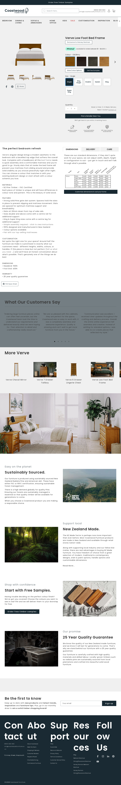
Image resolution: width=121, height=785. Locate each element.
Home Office (53, 22)
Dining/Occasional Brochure (82, 761)
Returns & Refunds (56, 750)
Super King (69, 91)
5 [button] (69, 341)
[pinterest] (113, 756)
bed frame (46, 160)
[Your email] (81, 703)
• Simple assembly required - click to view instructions (27, 224)
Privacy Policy (54, 753)
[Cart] (113, 11)
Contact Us (53, 763)
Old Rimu (70, 61)
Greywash (93, 61)
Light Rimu (104, 61)
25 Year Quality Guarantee (107, 130)
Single (69, 82)
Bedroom (7, 21)
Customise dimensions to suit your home (90, 192)
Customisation (86, 21)
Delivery (90, 149)
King (107, 82)
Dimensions (72, 149)
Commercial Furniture (34, 763)
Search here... (52, 11)
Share (21, 86)
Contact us (112, 110)
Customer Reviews (33, 753)
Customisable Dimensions (89, 130)
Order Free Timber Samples (60, 2)
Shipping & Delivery (33, 750)
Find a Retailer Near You (90, 116)
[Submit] (45, 11)
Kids (65, 21)
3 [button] (61, 341)
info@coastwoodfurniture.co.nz (92, 12)
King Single (78, 82)
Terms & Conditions (56, 757)
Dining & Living (19, 22)
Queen (97, 82)
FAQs (51, 744)
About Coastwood (32, 744)
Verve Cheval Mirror (16, 379)
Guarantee (53, 747)
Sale (73, 21)
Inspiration (104, 21)
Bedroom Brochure (79, 758)
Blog (116, 21)
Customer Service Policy (57, 760)
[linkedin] (108, 756)
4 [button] (65, 341)
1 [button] (54, 341)
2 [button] (58, 341)
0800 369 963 (9, 744)
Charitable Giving (32, 760)
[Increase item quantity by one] (74, 108)
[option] (30, 55)
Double (88, 82)
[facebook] (97, 756)
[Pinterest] (12, 86)
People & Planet (32, 757)
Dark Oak (81, 61)
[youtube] (97, 761)
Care (109, 149)
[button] (115, 374)
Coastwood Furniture (17, 782)
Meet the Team (31, 747)
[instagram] (103, 756)
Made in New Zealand (72, 130)
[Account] (109, 10)
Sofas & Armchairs (36, 22)
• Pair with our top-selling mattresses (19, 232)
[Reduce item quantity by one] (67, 108)
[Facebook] (6, 86)
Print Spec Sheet (11, 284)
